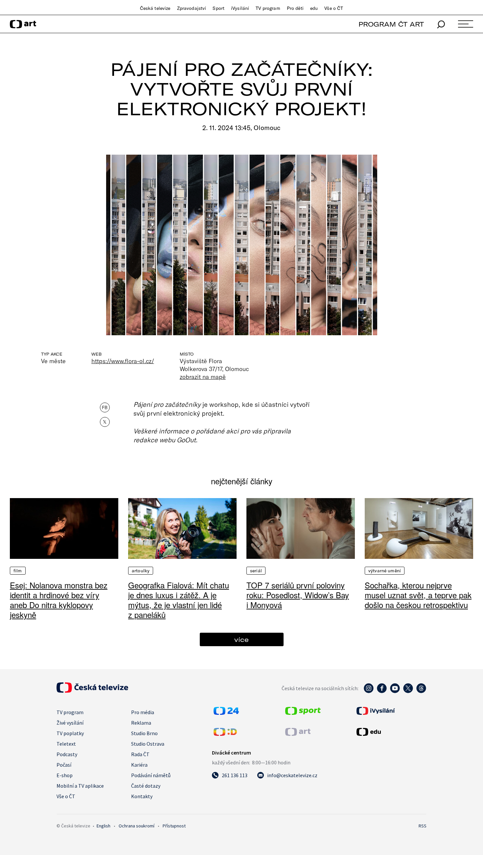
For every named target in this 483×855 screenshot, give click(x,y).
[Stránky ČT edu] (390, 732)
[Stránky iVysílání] (390, 711)
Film (17, 571)
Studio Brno (144, 733)
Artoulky (141, 571)
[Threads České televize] (421, 691)
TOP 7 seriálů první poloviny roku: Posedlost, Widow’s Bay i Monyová (297, 594)
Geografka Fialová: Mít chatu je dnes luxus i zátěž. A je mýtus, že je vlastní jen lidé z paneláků (178, 599)
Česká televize (155, 8)
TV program (268, 8)
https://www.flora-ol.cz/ (122, 360)
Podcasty (67, 754)
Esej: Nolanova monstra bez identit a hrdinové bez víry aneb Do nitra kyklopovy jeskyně (58, 599)
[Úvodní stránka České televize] (92, 691)
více (241, 639)
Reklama (141, 722)
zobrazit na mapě (203, 376)
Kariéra (139, 764)
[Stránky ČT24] (226, 713)
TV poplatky (70, 733)
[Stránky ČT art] (297, 734)
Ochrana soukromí (136, 826)
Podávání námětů (151, 775)
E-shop (65, 775)
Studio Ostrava (147, 743)
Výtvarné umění (384, 571)
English (103, 826)
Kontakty (141, 796)
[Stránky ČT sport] (303, 713)
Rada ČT (140, 754)
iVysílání (240, 8)
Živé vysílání (70, 722)
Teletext (66, 743)
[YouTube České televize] (395, 691)
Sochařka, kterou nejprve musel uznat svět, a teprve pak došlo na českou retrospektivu (418, 594)
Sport (218, 8)
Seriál (256, 571)
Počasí (64, 764)
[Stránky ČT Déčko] (225, 734)
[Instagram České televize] (368, 691)
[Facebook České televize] (382, 691)
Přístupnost (174, 826)
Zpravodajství (191, 8)
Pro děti (295, 8)
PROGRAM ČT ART (391, 24)
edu (314, 8)
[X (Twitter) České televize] (408, 691)
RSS (422, 826)
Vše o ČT (333, 8)
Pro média (142, 712)
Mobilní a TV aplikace (80, 785)
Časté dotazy (145, 785)
